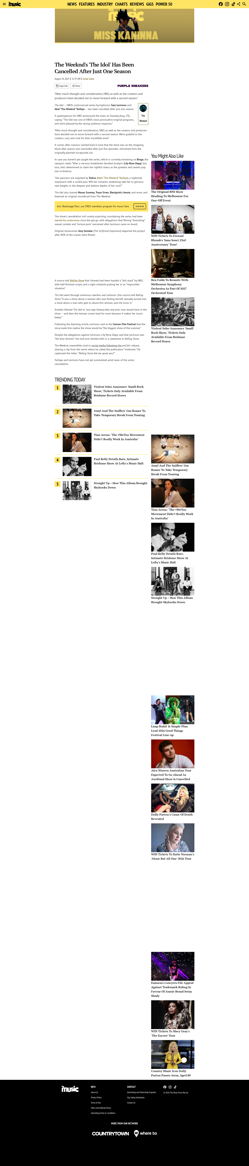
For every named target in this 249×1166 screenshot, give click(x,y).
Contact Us (131, 1102)
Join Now (140, 206)
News (72, 4)
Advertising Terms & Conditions (103, 1113)
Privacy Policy (96, 1097)
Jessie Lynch (88, 78)
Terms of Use (96, 1102)
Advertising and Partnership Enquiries (141, 1092)
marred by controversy (67, 220)
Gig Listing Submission (136, 1097)
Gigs (149, 4)
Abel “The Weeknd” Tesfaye (113, 178)
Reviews (137, 4)
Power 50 (164, 4)
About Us (94, 1092)
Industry (105, 4)
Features (87, 4)
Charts (121, 4)
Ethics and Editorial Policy (101, 1108)
